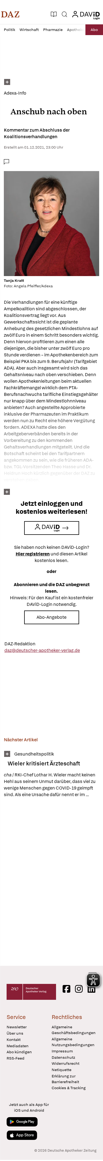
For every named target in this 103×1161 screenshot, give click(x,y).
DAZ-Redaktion (19, 644)
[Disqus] (51, 881)
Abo (94, 29)
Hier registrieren (33, 554)
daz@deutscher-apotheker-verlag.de (42, 650)
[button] (10, 14)
